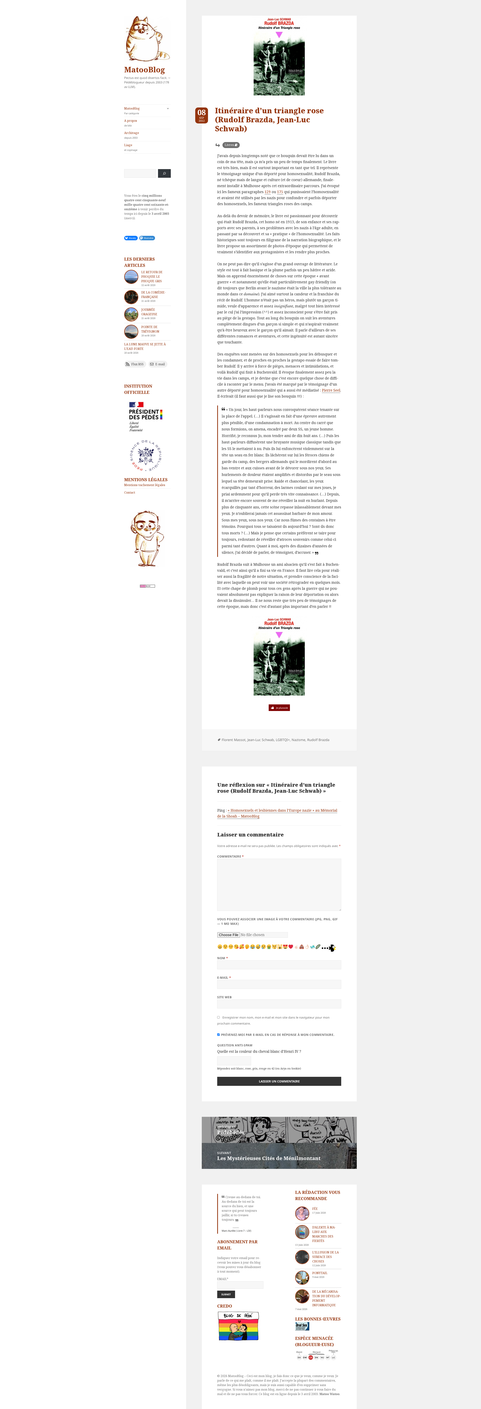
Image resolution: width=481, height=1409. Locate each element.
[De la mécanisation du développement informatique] (302, 1296)
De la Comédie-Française (153, 294)
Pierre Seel (331, 390)
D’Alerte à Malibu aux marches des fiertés (324, 1234)
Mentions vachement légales (144, 485)
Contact (129, 492)
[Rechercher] (164, 173)
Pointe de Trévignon (150, 329)
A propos (130, 123)
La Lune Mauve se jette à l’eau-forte (145, 346)
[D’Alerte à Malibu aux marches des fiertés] (302, 1232)
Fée (315, 1209)
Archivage (131, 135)
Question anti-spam (235, 1045)
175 (280, 191)
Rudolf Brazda (318, 739)
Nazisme (298, 739)
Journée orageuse (149, 312)
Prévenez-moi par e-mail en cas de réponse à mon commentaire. (277, 1035)
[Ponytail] (302, 1278)
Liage (130, 147)
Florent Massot (234, 739)
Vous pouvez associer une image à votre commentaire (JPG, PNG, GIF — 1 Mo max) (277, 921)
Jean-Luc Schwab (260, 739)
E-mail (224, 978)
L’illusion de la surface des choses (325, 1256)
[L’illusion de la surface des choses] (302, 1257)
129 (268, 191)
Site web (224, 997)
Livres (229, 145)
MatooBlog (144, 69)
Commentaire (230, 856)
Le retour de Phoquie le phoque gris (152, 276)
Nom (222, 958)
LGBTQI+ (283, 739)
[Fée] (302, 1213)
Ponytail (319, 1273)
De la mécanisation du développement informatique (326, 1298)
